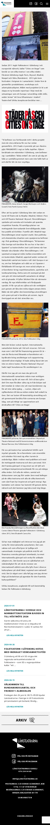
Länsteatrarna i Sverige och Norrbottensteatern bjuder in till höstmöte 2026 (24, 613)
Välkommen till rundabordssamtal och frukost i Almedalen (19, 687)
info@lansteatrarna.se (25, 779)
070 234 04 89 (25, 771)
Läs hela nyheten (15, 635)
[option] (25, 805)
